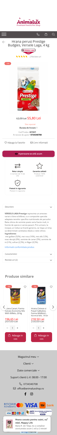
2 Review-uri (35, 56)
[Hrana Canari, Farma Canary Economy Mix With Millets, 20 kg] (15, 295)
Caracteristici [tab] (11, 253)
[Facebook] (25, 394)
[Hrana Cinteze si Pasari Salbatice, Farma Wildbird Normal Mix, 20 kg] (41, 295)
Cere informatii (40, 142)
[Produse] (4, 35)
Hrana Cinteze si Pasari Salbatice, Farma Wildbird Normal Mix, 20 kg (39, 311)
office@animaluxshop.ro (30, 388)
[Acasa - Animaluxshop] (28, 22)
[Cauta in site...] (53, 34)
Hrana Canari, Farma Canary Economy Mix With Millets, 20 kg (15, 311)
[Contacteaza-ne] (38, 34)
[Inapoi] (2, 42)
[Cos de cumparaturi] (46, 34)
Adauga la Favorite (16, 142)
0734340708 (30, 384)
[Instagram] (31, 394)
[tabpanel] (28, 88)
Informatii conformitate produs (19, 247)
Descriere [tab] (9, 206)
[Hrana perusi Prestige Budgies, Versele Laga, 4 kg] (28, 88)
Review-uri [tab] (11, 259)
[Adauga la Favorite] (24, 287)
